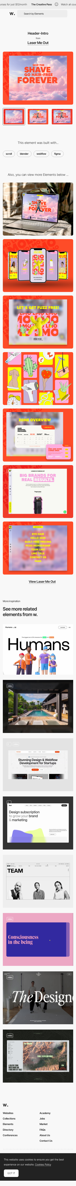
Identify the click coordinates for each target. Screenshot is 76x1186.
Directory (8, 1129)
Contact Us (46, 1140)
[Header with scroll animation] (38, 997)
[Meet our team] (38, 881)
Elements (8, 1124)
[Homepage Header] (38, 1056)
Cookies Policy (43, 1164)
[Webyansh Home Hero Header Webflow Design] (38, 764)
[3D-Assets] (38, 378)
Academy (45, 1113)
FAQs (42, 1129)
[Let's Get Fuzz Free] (38, 322)
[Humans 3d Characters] (38, 649)
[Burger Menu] (38, 548)
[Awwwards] (12, 13)
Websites (8, 1113)
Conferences (10, 1135)
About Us (45, 1135)
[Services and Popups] (38, 435)
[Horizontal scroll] (38, 939)
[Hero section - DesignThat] (38, 822)
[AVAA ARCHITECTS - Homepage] (38, 706)
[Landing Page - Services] (38, 491)
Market (44, 1124)
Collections (9, 1118)
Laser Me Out (38, 43)
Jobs (42, 1118)
